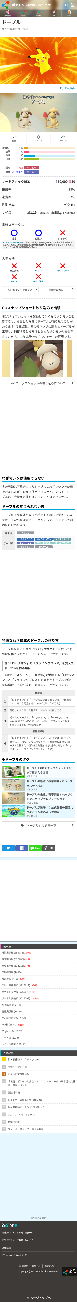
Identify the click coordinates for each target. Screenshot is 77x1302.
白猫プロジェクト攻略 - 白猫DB (17, 1232)
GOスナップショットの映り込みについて (38, 383)
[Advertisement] (38, 430)
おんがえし (44, 546)
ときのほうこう (25, 539)
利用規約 (23, 1266)
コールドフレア (62, 542)
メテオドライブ (62, 539)
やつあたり (25, 546)
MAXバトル (38, 281)
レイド (14, 281)
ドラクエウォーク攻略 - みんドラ (18, 1240)
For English (67, 88)
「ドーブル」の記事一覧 (40, 825)
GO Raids (6, 1247)
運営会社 (36, 1266)
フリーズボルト (44, 542)
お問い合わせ (51, 1266)
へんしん (25, 532)
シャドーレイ (25, 542)
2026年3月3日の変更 (12, 242)
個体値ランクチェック (20, 289)
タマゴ (38, 270)
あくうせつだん (44, 539)
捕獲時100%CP (57, 289)
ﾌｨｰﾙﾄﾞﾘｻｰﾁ (63, 270)
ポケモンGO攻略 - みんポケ (31, 4)
